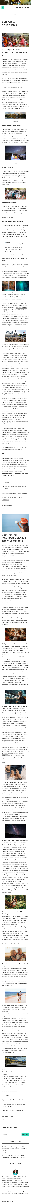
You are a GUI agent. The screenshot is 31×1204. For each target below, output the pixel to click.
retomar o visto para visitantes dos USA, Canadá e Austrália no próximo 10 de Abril (15, 751)
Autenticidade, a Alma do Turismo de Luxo (14, 53)
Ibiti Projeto (8, 892)
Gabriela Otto (5, 509)
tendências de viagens (20, 469)
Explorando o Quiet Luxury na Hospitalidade (14, 493)
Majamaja (5, 862)
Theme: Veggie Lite (7, 1201)
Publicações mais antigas (9, 1127)
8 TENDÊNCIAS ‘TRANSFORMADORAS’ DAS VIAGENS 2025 (14, 538)
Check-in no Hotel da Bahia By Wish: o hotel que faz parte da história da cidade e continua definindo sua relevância (14, 1148)
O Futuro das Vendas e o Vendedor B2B (13, 1110)
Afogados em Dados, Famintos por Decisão (13, 1153)
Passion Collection (8, 428)
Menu (15, 14)
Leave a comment (6, 511)
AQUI (7, 447)
